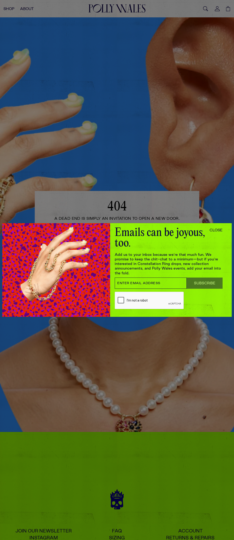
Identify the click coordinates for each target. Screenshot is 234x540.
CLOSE (216, 230)
